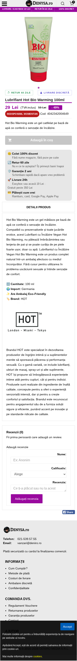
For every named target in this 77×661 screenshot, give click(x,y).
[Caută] (62, 3)
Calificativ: (58, 468)
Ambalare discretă (20, 583)
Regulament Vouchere (22, 605)
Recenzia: (59, 482)
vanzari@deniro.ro (29, 543)
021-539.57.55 (27, 539)
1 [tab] (39, 88)
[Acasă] (40, 3)
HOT (24, 298)
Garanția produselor (21, 615)
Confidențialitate (18, 588)
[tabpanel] (38, 50)
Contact (13, 620)
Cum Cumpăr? (18, 568)
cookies (37, 656)
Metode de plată (19, 573)
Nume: (61, 454)
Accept (67, 626)
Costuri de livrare (19, 578)
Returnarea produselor (23, 610)
